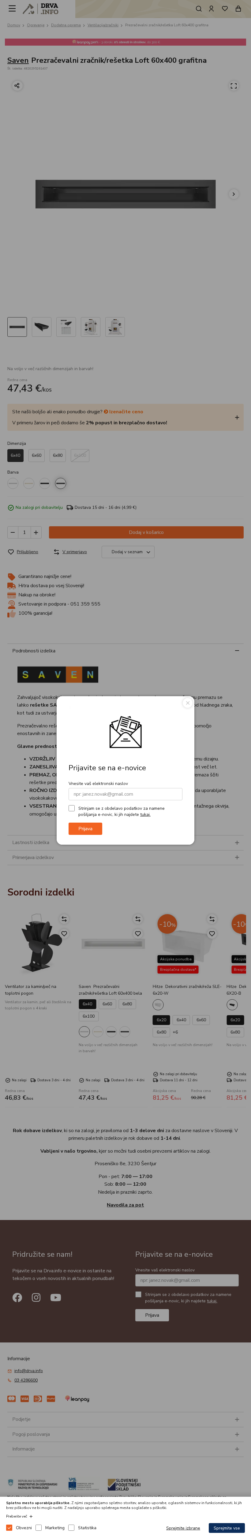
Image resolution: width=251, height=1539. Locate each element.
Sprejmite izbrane (183, 1528)
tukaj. (145, 814)
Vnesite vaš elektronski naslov (98, 783)
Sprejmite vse (227, 1528)
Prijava (85, 828)
